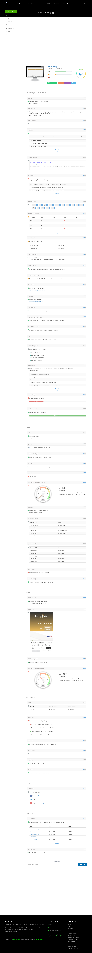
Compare (68, 82)
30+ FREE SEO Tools (73, 948)
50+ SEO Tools (48, 3)
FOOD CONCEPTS (34, 834)
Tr (38, 795)
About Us (70, 929)
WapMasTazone (39, 939)
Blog (28, 3)
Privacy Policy (72, 933)
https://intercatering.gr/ (35, 829)
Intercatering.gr (52, 67)
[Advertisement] (56, 30)
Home (12, 3)
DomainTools (65, 3)
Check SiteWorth (73, 939)
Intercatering (41, 803)
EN (30, 831)
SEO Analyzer (16, 939)
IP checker (56, 3)
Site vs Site (33, 3)
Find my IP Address (73, 937)
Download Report (52, 82)
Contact (40, 3)
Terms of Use (72, 935)
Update (60, 82)
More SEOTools (20, 3)
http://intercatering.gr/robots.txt (36, 301)
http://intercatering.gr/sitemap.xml (37, 290)
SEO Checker (71, 942)
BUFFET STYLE (33, 837)
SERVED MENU (33, 839)
